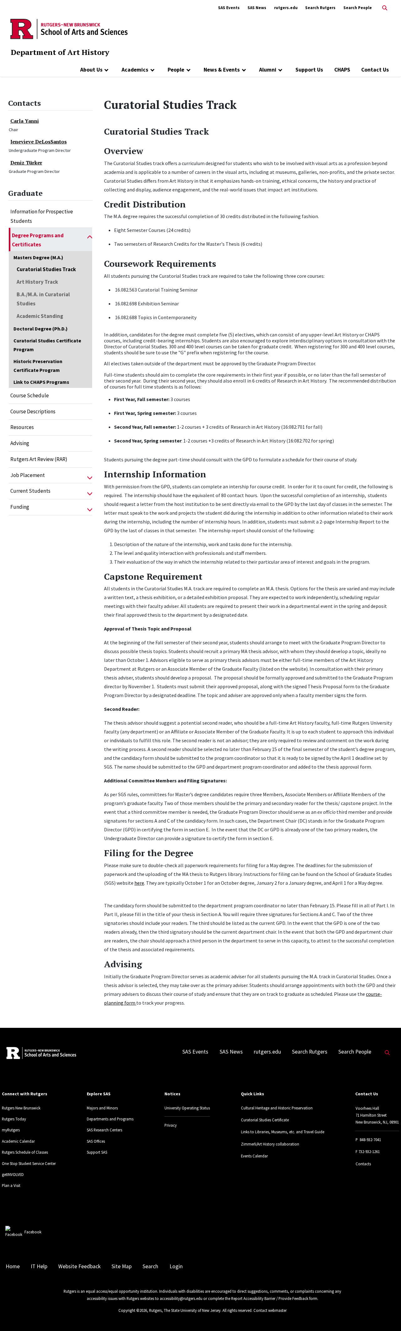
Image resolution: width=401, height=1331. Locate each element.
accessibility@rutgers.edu (181, 1298)
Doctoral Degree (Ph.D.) (40, 328)
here (139, 883)
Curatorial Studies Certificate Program (47, 344)
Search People (357, 7)
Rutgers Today (14, 1118)
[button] (89, 239)
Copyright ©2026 (132, 1310)
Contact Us (375, 69)
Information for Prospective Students (41, 216)
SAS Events (229, 7)
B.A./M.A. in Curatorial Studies (43, 299)
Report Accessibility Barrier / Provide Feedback (269, 1298)
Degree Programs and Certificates (38, 240)
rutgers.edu (286, 7)
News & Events (222, 69)
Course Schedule (29, 395)
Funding (19, 506)
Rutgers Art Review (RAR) (38, 459)
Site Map (122, 1266)
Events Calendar (254, 1155)
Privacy (170, 1125)
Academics (135, 69)
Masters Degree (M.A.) (38, 257)
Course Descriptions (32, 411)
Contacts (363, 1163)
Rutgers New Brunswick (21, 1107)
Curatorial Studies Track (46, 269)
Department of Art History (60, 52)
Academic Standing (40, 316)
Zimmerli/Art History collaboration (270, 1143)
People (176, 69)
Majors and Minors (102, 1107)
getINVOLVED (13, 1174)
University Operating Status (187, 1107)
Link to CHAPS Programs (41, 382)
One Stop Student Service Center (29, 1163)
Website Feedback (79, 1266)
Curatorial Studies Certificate (265, 1119)
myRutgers (11, 1129)
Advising (19, 443)
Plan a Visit (11, 1185)
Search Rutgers (320, 7)
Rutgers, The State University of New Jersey (185, 1310)
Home (13, 1266)
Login (176, 1266)
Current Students (30, 490)
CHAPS (342, 69)
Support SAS (97, 1152)
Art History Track (37, 281)
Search (150, 1266)
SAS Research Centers (104, 1129)
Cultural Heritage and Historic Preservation (277, 1107)
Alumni (267, 69)
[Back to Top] (387, 1316)
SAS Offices (96, 1141)
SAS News (256, 7)
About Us (91, 69)
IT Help (39, 1266)
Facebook (32, 1231)
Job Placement (27, 475)
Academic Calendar (18, 1141)
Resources (22, 427)
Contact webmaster (270, 1310)
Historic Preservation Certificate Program (37, 365)
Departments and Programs (110, 1118)
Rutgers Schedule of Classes (25, 1152)
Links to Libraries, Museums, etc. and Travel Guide (282, 1131)
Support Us (309, 69)
